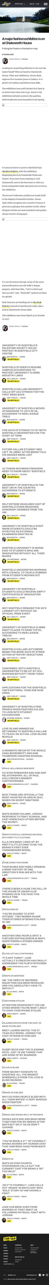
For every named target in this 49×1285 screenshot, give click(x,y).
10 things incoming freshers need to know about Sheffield (23, 470)
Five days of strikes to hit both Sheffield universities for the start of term (24, 433)
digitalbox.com (12, 1275)
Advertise (18, 1248)
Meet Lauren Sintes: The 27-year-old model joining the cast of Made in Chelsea (21, 1033)
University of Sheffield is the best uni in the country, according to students (23, 488)
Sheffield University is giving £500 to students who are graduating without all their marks (23, 552)
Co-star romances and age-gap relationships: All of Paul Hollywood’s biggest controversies (24, 776)
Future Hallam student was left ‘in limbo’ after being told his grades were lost (24, 452)
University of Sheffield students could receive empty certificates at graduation (23, 592)
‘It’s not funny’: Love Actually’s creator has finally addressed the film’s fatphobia (24, 960)
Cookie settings (33, 1252)
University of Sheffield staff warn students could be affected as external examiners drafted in (22, 530)
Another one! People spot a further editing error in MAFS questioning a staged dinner (23, 938)
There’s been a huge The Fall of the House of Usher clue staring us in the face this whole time (24, 892)
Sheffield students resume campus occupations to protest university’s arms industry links (21, 371)
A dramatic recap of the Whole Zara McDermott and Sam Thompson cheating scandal (24, 753)
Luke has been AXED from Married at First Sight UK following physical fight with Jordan (23, 1211)
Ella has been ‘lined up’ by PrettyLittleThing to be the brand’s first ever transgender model (22, 846)
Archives (18, 1251)
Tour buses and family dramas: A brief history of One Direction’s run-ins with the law (24, 870)
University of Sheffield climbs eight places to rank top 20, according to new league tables (23, 631)
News (22, 357)
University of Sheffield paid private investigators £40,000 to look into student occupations (22, 710)
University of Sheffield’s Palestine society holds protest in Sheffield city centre (20, 349)
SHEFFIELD (13, 359)
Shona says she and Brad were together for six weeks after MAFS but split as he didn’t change (23, 1123)
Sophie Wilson (14, 59)
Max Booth (12, 357)
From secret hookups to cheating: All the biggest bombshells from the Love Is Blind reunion (22, 1076)
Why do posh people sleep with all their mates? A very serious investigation (24, 1099)
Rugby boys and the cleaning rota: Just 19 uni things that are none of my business (23, 1052)
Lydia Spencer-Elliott (18, 784)
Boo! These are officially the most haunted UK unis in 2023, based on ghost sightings (22, 797)
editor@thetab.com (32, 1275)
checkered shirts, (10, 171)
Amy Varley (12, 398)
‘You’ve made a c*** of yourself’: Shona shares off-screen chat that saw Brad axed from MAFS (24, 1144)
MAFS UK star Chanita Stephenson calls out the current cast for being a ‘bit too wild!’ (22, 1167)
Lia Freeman (13, 559)
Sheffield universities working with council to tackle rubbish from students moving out (24, 572)
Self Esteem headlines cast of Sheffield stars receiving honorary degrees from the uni (23, 508)
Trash (34, 878)
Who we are (34, 1248)
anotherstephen (15, 759)
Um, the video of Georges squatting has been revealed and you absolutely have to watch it (23, 984)
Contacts (33, 1250)
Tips (37, 4)
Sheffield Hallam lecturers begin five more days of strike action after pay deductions (23, 652)
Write (32, 4)
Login (17, 1261)
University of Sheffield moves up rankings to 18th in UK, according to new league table (23, 412)
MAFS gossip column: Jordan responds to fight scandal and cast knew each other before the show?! (24, 818)
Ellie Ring (12, 992)
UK (9, 762)
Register (18, 1259)
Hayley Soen (13, 825)
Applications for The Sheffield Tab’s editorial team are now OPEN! (24, 690)
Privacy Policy (20, 1250)
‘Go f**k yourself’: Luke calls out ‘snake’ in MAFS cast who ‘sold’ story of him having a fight (22, 1189)
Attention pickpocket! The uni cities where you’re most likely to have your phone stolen (24, 1008)
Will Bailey (12, 379)
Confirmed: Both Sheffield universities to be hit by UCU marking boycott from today (23, 671)
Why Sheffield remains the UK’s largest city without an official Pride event (24, 611)
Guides (25, 59)
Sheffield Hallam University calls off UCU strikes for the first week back (23, 392)
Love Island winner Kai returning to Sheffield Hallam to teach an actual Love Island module (24, 732)
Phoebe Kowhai (14, 718)
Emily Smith (12, 803)
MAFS (24, 825)
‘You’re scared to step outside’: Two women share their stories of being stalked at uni (23, 917)
